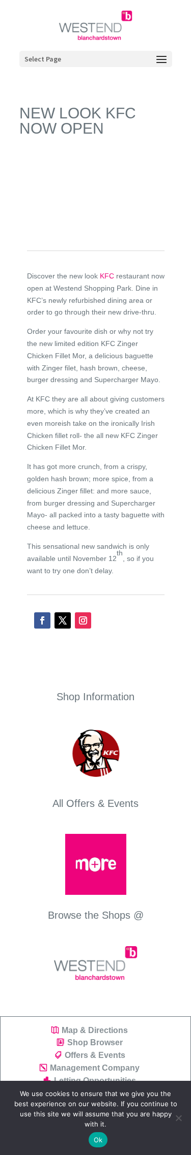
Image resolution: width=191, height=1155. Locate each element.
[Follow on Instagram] (83, 620)
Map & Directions (95, 1030)
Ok (98, 1140)
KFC (107, 276)
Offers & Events (95, 1055)
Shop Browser (95, 1042)
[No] (178, 1118)
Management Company (95, 1068)
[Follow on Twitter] (62, 620)
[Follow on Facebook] (42, 620)
